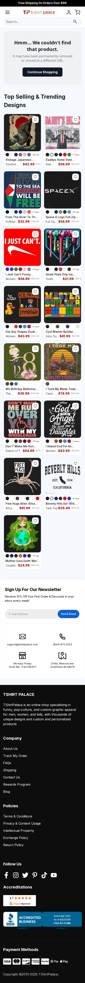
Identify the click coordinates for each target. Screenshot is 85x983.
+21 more (76, 212)
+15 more (76, 269)
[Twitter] (25, 875)
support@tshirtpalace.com (22, 644)
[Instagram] (16, 875)
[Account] (68, 13)
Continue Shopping (42, 72)
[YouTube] (54, 875)
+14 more (36, 556)
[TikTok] (44, 875)
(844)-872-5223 (62, 644)
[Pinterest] (35, 875)
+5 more (36, 326)
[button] (35, 119)
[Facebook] (6, 875)
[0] (77, 13)
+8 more (76, 498)
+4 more (36, 269)
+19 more (36, 441)
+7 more (76, 154)
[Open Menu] (7, 13)
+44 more (36, 154)
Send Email (68, 613)
